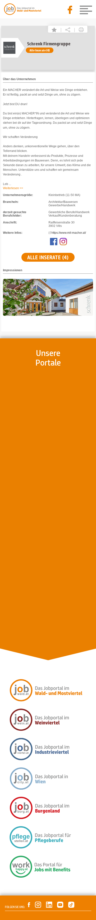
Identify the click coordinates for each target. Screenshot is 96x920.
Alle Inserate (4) (40, 50)
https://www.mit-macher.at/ (68, 232)
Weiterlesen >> (13, 188)
